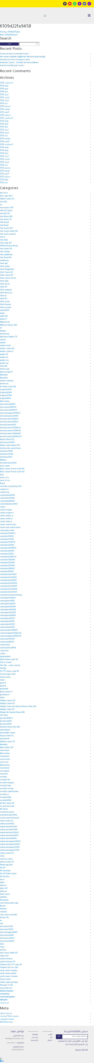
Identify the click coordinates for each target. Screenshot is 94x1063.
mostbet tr (4, 795)
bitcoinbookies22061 (8, 463)
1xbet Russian (5, 305)
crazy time (4, 651)
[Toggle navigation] (89, 15)
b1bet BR (3, 366)
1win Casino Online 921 (9, 231)
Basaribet (4, 378)
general (3, 683)
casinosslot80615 (7, 642)
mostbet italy (5, 786)
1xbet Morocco (6, 293)
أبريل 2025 (4, 130)
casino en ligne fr (7, 513)
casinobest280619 (7, 569)
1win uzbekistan (6, 255)
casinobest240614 (7, 560)
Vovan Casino (5, 979)
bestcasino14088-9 (7, 404)
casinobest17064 (7, 539)
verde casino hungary (8, 971)
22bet (2, 314)
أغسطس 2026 (6, 83)
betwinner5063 (6, 457)
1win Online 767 (6, 249)
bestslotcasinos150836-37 (10, 428)
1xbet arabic (5, 267)
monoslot (4, 774)
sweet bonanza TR (7, 962)
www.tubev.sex (6, 988)
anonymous (4, 334)
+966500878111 (17, 1050)
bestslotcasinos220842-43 (11, 437)
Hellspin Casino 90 (7, 704)
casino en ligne (6, 510)
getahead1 (4, 689)
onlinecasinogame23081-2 (10, 842)
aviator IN (4, 355)
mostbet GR (5, 780)
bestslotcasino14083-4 (9, 419)
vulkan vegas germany (9, 982)
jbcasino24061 (6, 721)
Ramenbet (4, 900)
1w (1, 205)
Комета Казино (6, 991)
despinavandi (5, 657)
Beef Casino (5, 402)
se (1, 921)
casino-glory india (7, 531)
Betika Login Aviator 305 (10, 446)
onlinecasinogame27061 (9, 850)
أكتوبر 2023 (4, 174)
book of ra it (5, 481)
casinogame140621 (8, 598)
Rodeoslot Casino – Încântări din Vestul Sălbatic (19, 63)
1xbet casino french (8, 278)
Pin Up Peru (4, 877)
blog (1, 475)
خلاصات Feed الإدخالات (9, 1016)
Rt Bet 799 (4, 918)
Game (2, 680)
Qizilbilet (3, 897)
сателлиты (5, 994)
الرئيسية (34, 1040)
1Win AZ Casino (6, 211)
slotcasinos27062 (7, 938)
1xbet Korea (5, 284)
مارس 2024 (5, 159)
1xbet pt (3, 296)
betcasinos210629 (7, 443)
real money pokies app (9, 903)
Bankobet (4, 375)
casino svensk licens (8, 525)
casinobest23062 (7, 554)
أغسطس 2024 (6, 145)
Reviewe (3, 909)
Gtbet (2, 698)
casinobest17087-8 (7, 542)
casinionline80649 (7, 501)
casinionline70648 (7, 498)
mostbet (3, 777)
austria (3, 340)
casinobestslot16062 (8, 578)
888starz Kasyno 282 (8, 325)
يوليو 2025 (4, 121)
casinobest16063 (6, 536)
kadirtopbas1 (5, 730)
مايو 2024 (4, 153)
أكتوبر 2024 (4, 142)
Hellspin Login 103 (7, 710)
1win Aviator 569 (6, 208)
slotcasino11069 (6, 927)
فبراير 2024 (4, 162)
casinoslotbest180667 (9, 630)
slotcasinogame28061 (9, 933)
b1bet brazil (4, 369)
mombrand (4, 757)
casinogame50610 (7, 619)
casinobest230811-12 (8, 557)
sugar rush (4, 956)
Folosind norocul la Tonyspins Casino (15, 60)
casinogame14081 (7, 601)
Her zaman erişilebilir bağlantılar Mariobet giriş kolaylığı (22, 57)
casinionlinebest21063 (9, 504)
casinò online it (6, 522)
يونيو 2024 (4, 150)
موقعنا (35, 1035)
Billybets (3, 460)
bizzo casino (5, 466)
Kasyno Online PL (7, 736)
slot (1, 924)
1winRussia (4, 261)
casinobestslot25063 (8, 592)
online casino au (6, 821)
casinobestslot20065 (8, 586)
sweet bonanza (6, 959)
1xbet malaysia (6, 290)
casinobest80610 (7, 572)
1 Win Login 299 (6, 196)
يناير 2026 (4, 104)
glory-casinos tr (6, 692)
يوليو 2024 (4, 148)
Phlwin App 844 (6, 865)
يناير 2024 (4, 165)
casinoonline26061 (7, 627)
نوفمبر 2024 (5, 139)
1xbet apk (4, 264)
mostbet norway (6, 789)
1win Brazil (4, 226)
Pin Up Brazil (5, 871)
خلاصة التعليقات (7, 1019)
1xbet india (4, 281)
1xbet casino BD (6, 275)
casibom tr (4, 490)
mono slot (4, 762)
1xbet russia (5, 302)
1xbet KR (3, 287)
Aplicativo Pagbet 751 (8, 337)
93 (1, 328)
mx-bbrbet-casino (7, 812)
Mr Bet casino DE (7, 803)
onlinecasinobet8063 (8, 839)
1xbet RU (3, 299)
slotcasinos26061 (7, 935)
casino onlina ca (6, 516)
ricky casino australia (8, 915)
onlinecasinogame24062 (10, 845)
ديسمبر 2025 (5, 106)
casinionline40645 (7, 495)
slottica (3, 950)
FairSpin (3, 669)
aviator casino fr (6, 352)
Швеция (3, 1000)
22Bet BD (4, 316)
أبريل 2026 (4, 95)
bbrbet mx (4, 384)
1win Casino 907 (6, 228)
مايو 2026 (4, 92)
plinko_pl (3, 891)
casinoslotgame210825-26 (10, 636)
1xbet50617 (4, 311)
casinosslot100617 (7, 639)
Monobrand (4, 765)
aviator (3, 343)
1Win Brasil (4, 223)
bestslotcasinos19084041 (10, 434)
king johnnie (5, 739)
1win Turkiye (5, 252)
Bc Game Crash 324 (8, 387)
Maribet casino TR (7, 742)
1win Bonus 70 (6, 220)
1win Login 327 (6, 243)
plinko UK (3, 889)
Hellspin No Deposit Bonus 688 (12, 713)
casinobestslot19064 (8, 583)
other (2, 856)
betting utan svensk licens (10, 448)
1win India (4, 240)
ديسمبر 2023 (5, 168)
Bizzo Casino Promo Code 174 (12, 469)
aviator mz (4, 360)
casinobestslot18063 (8, 580)
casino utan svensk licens (10, 528)
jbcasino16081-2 (6, 718)
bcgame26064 (6, 393)
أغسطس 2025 (6, 118)
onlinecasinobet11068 (8, 830)
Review (3, 906)
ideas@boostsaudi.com (14, 1039)
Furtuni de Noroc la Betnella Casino (14, 54)
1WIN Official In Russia (9, 246)
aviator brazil (5, 346)
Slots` (2, 947)
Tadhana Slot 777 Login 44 (11, 965)
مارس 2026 (4, 98)
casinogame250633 (8, 607)
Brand (2, 484)
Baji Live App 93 (6, 372)
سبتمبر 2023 (5, 177)
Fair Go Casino (6, 663)
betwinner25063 (6, 454)
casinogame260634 (8, 610)
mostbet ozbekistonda (9, 792)
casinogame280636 (8, 616)
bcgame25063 (6, 390)
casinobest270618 (7, 566)
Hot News (4, 715)
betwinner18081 (6, 451)
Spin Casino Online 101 (9, 953)
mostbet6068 (5, 801)
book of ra (4, 478)
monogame (4, 771)
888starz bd (5, 322)
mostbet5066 (5, 798)
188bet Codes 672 (7, 199)
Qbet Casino (5, 894)
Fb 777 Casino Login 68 (9, 671)
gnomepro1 (4, 695)
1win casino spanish (8, 234)
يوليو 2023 (4, 180)
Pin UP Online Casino (8, 874)
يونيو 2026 (4, 89)
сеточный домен (7, 997)
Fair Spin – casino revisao (10, 666)
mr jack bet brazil (7, 806)
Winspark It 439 (6, 985)
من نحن (35, 1038)
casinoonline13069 (7, 625)
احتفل (49, 1040)
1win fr (2, 237)
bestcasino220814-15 (8, 410)
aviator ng (4, 363)
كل (51, 1038)
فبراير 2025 (4, 133)
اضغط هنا (11, 1043)
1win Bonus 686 (6, 217)
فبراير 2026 (4, 101)
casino (2, 507)
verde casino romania (9, 977)
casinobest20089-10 (8, 548)
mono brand (5, 759)
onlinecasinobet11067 (8, 827)
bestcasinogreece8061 (9, 416)
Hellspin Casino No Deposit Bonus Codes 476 (18, 707)
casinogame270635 (8, 613)
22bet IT (3, 319)
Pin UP (2, 868)
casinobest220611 (7, 551)
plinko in (3, 886)
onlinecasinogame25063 (10, 847)
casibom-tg (4, 492)
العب (50, 1035)
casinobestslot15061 (8, 575)
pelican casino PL (7, 862)
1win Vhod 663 (5, 258)
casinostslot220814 (8, 648)
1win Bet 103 (5, 214)
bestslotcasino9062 (8, 425)
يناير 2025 (4, 136)
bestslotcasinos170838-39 (10, 431)
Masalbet (3, 745)
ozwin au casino (6, 859)
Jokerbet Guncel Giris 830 (10, 727)
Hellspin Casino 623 (7, 701)
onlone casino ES (7, 853)
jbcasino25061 (6, 724)
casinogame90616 (7, 622)
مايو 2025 (4, 127)
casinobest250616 (7, 563)
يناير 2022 (4, 183)
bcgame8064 (5, 399)
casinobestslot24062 (8, 589)
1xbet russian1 (5, 308)
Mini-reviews (5, 754)
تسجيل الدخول (6, 1013)
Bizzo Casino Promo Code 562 (12, 472)
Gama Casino (5, 677)
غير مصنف (4, 1003)
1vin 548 (3, 202)
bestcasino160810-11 (8, 407)
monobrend (4, 768)
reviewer (3, 912)
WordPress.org (6, 1022)
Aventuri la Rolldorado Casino (12, 66)
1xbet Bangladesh (7, 270)
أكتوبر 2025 (4, 112)
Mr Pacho (4, 809)
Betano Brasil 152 (7, 440)
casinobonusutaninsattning (11, 595)
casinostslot (5, 645)
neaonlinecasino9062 (8, 815)
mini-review (4, 751)
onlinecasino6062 (7, 824)
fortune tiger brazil (7, 674)
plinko (2, 883)
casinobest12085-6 (7, 534)
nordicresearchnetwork (9, 818)
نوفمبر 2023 (5, 171)
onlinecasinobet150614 (9, 833)
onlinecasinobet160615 (9, 836)
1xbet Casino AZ (6, 272)
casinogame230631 (7, 604)
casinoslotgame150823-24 (10, 633)
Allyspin (3, 331)
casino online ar (6, 519)
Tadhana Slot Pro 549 (9, 968)
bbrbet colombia (6, 381)
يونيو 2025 (4, 124)
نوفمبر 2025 (5, 109)
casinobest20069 (7, 545)
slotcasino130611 (6, 930)
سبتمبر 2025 (5, 115)
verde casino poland (8, 974)
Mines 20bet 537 (6, 748)
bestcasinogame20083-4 (10, 413)
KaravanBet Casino (7, 733)
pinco (2, 880)
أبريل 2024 (4, 156)
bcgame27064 (6, 396)
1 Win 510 (4, 193)
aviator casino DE (7, 349)
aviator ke (4, 358)
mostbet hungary (7, 783)
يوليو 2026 (4, 86)
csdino (2, 654)
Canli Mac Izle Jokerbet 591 (10, 487)
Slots (2, 944)
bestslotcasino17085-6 (9, 422)
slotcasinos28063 (7, 941)
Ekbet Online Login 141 (9, 660)
